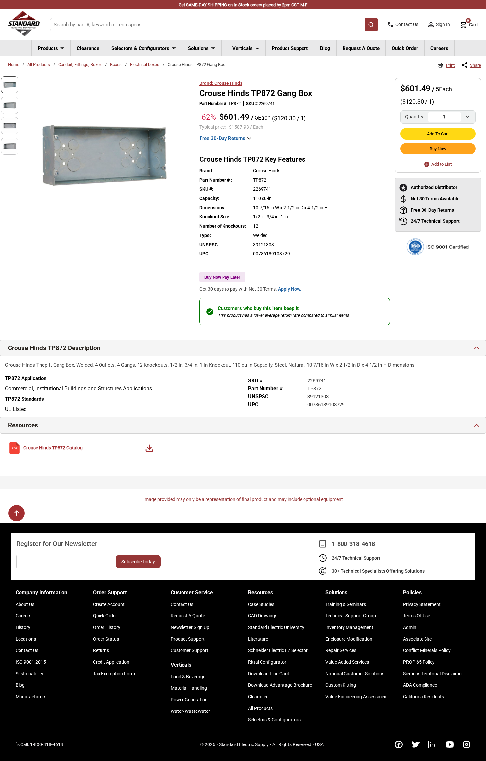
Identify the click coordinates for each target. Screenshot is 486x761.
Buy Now (438, 148)
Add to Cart (438, 133)
